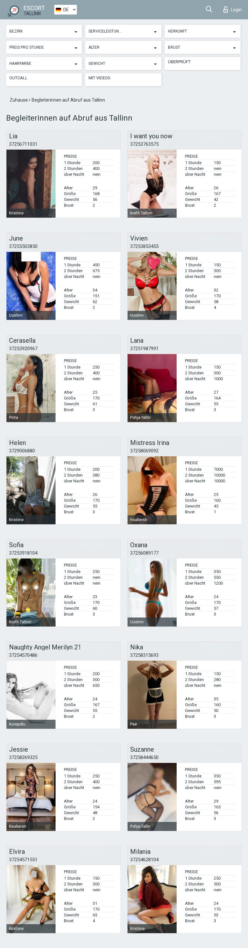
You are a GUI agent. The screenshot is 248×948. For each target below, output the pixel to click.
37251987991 (144, 348)
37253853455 (144, 246)
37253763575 (144, 144)
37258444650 (144, 757)
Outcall (18, 77)
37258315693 (144, 655)
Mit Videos (99, 77)
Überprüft (179, 61)
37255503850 (23, 246)
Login (236, 9)
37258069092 (144, 451)
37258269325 (23, 757)
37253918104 (23, 553)
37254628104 (144, 860)
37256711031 (23, 144)
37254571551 (23, 860)
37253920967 (23, 348)
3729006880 (22, 451)
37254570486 (23, 655)
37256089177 (144, 553)
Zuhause (19, 100)
